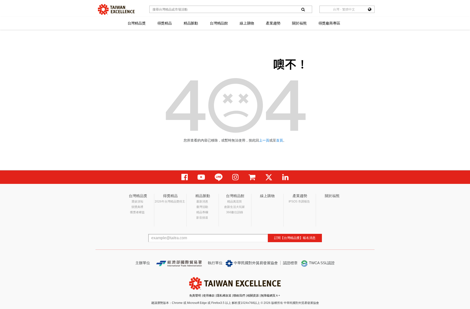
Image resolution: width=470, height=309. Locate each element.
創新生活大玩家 (234, 206)
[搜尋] (303, 9)
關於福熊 (299, 23)
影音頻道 (202, 217)
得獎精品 (164, 23)
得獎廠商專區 (329, 23)
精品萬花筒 (234, 201)
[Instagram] (235, 177)
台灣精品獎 (137, 23)
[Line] (219, 177)
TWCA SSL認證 (321, 263)
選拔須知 (137, 201)
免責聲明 (195, 295)
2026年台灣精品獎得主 (170, 201)
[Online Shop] (251, 177)
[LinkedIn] (285, 177)
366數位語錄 (234, 212)
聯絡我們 (239, 295)
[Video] (201, 177)
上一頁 (264, 140)
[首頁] (116, 9)
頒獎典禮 (137, 206)
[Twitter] (268, 177)
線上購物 (247, 23)
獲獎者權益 (137, 212)
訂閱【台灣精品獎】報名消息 (295, 238)
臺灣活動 (202, 206)
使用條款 (209, 295)
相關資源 (253, 295)
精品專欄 (202, 212)
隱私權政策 (224, 295)
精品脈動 (191, 23)
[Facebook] (184, 177)
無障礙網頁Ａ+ (270, 295)
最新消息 (202, 201)
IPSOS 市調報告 (299, 201)
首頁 (279, 140)
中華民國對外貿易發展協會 (255, 263)
